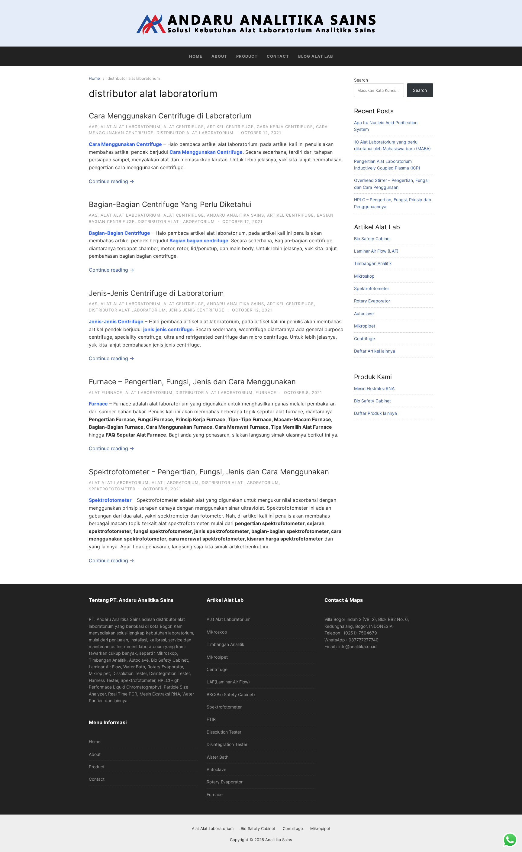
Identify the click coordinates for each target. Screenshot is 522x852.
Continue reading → (111, 181)
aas (93, 126)
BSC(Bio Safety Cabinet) (231, 694)
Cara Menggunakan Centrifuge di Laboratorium (170, 115)
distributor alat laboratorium (195, 132)
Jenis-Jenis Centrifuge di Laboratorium (156, 293)
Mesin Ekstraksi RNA (374, 388)
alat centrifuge (183, 126)
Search (361, 79)
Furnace (98, 404)
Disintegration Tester (227, 744)
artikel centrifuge (230, 126)
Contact (278, 56)
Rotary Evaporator (372, 300)
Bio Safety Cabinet (372, 238)
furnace (266, 392)
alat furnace (105, 392)
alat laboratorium (148, 392)
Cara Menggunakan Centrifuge (206, 152)
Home (195, 56)
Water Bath (217, 757)
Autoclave (364, 313)
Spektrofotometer (371, 288)
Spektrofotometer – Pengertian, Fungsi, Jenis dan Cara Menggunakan (209, 471)
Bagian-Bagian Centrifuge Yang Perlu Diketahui (170, 204)
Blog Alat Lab (315, 56)
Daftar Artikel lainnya (374, 350)
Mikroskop (364, 276)
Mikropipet (364, 325)
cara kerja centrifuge (285, 126)
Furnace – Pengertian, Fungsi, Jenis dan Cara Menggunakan (192, 381)
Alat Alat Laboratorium (228, 619)
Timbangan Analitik (373, 263)
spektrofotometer (112, 488)
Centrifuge (364, 338)
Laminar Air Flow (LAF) (376, 250)
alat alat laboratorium (130, 126)
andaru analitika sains (235, 215)
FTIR (211, 719)
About (219, 56)
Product (247, 56)
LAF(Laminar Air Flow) (228, 681)
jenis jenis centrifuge (196, 310)
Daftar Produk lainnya (375, 413)
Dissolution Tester (224, 731)
